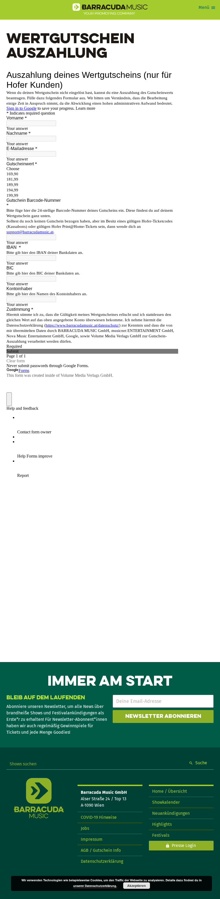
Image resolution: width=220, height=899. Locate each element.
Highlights (162, 824)
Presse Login (184, 845)
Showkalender (166, 802)
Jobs (85, 828)
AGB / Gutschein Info (101, 850)
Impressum (91, 839)
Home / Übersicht (169, 791)
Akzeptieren (136, 885)
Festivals (160, 835)
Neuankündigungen (171, 813)
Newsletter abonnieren (163, 716)
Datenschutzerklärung (102, 861)
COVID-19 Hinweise (99, 817)
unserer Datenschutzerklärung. (95, 886)
